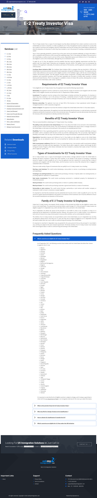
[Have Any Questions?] (81, 12)
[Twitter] (83, 2)
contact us (83, 444)
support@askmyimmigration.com (49, 446)
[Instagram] (89, 2)
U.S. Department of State (51, 399)
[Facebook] (80, 2)
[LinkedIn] (86, 2)
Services (19, 11)
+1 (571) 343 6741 (29, 446)
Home (18, 9)
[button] (26, 11)
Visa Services (48, 28)
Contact (19, 21)
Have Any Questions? (89, 7)
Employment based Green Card (20, 19)
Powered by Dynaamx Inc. (72, 495)
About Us (19, 23)
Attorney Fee (19, 25)
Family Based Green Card (18, 14)
